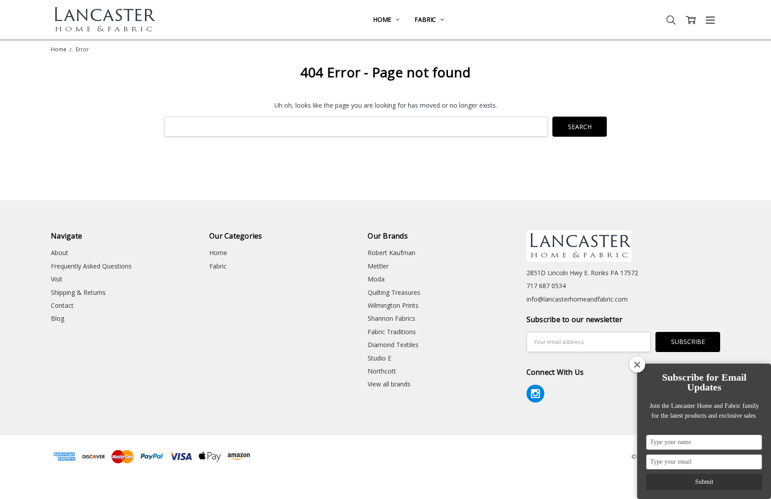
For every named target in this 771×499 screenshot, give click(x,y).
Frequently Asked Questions (91, 266)
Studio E (379, 358)
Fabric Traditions (392, 331)
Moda (376, 279)
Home (383, 19)
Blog (57, 318)
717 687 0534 (546, 285)
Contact (62, 305)
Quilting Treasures (394, 292)
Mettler (378, 266)
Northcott (382, 371)
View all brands (389, 384)
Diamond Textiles (393, 344)
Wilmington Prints (393, 305)
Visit (56, 279)
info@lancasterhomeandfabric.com (577, 299)
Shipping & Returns (78, 292)
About (59, 252)
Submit (704, 481)
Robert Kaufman (391, 252)
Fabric (426, 19)
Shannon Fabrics (391, 318)
